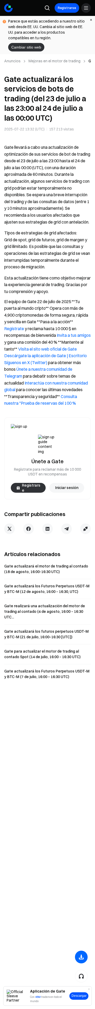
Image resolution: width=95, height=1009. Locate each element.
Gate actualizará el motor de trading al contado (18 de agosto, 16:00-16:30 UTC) (46, 569)
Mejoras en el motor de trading (54, 61)
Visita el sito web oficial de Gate (47, 349)
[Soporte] (81, 976)
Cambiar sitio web (26, 47)
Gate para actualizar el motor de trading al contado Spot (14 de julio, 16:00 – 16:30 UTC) (42, 654)
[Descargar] (81, 957)
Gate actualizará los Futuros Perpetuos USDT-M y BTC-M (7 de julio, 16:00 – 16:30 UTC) (46, 674)
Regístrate (14, 328)
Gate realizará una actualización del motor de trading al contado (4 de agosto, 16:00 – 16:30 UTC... (44, 611)
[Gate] (8, 8)
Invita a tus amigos (74, 335)
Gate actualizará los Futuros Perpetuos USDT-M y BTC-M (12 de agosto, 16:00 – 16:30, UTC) (46, 589)
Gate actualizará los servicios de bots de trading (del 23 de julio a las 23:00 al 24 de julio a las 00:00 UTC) (89, 61)
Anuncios (12, 61)
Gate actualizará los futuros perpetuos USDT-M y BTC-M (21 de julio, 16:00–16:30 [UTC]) (46, 634)
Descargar (79, 996)
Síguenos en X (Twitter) (25, 362)
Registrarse (67, 8)
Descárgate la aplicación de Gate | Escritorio (45, 355)
